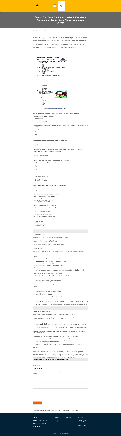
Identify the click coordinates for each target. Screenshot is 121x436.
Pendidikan (51, 30)
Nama (34, 385)
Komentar (35, 373)
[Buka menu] (54, 5)
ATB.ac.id (35, 417)
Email (34, 390)
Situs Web (35, 394)
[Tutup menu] (59, 2)
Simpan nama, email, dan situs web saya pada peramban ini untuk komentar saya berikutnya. (52, 399)
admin (34, 30)
